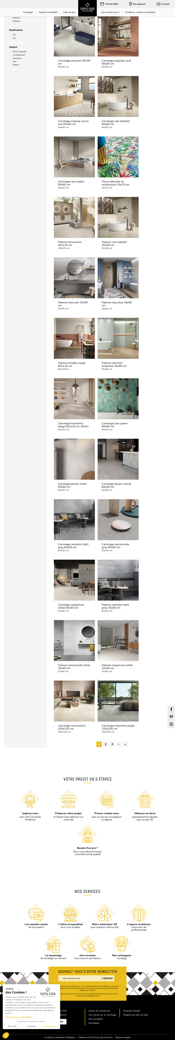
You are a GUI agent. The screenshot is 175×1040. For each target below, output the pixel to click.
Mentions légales (123, 1037)
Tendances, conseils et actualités (140, 12)
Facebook (171, 709)
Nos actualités (95, 1019)
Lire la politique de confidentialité (18, 1017)
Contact (166, 4)
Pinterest (171, 717)
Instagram (171, 724)
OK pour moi (50, 1026)
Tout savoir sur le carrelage (102, 1015)
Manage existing (107, 982)
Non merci (12, 1026)
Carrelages (28, 12)
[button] (5, 1035)
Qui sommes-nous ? (110, 12)
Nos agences (139, 4)
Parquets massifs (131, 1011)
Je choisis (31, 1026)
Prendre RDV (111, 4)
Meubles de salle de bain (135, 1015)
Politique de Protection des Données (95, 1037)
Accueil (10, 28)
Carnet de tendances (99, 1011)
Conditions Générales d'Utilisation (59, 1037)
